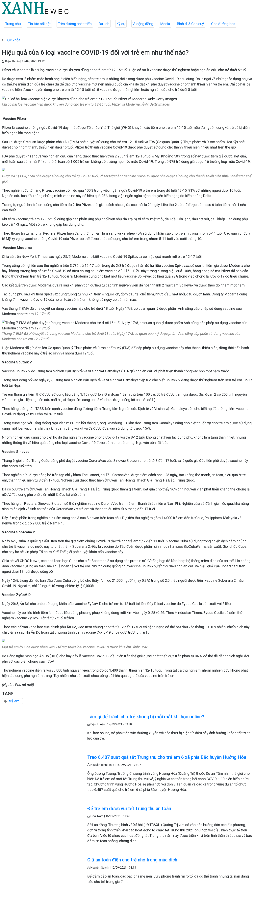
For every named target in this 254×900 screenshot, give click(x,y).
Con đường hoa (223, 24)
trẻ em (14, 701)
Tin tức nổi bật (39, 24)
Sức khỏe (13, 40)
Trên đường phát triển (75, 24)
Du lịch (104, 24)
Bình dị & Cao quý (190, 24)
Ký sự (120, 24)
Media (165, 24)
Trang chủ (13, 24)
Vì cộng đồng (143, 24)
